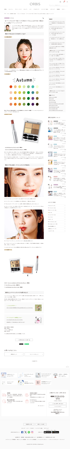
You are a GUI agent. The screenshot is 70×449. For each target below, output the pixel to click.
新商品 (5, 9)
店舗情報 (58, 9)
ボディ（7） (51, 219)
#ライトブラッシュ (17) (53, 105)
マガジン (63, 9)
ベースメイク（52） (52, 207)
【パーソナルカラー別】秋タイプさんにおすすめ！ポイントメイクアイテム (20, 307)
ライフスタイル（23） (53, 221)
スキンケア (25, 9)
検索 (50, 5)
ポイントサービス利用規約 (31, 439)
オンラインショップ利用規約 (11, 439)
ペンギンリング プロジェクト (53, 439)
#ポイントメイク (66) (53, 97)
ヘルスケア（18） (51, 230)
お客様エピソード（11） (52, 228)
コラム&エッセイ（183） (53, 223)
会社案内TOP (17, 437)
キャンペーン (11, 9)
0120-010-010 (59, 397)
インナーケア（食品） (44, 9)
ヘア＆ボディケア (36, 9)
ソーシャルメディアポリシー (42, 439)
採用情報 (22, 437)
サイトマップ (62, 439)
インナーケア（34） (52, 214)
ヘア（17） (51, 217)
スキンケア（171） (52, 205)
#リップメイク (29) (52, 102)
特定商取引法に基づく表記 (50, 437)
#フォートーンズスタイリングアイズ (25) (56, 103)
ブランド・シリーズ (18, 9)
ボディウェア (52, 9)
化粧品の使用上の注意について (30, 437)
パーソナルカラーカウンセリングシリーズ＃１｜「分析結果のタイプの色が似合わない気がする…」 (57, 23)
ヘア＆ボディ (32, 428)
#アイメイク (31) (52, 100)
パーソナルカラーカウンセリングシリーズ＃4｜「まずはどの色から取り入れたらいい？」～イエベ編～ (57, 28)
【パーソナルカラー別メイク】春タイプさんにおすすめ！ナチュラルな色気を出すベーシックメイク (57, 60)
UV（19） (50, 212)
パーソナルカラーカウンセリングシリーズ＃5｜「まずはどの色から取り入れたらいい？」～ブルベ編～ (57, 33)
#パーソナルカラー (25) (53, 108)
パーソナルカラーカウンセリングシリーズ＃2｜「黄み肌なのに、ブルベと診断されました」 (57, 39)
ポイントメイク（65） (53, 210)
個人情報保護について (41, 437)
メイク (30, 9)
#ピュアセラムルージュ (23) (54, 107)
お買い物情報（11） (52, 226)
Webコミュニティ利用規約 (21, 439)
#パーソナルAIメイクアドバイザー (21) (56, 110)
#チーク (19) (51, 98)
